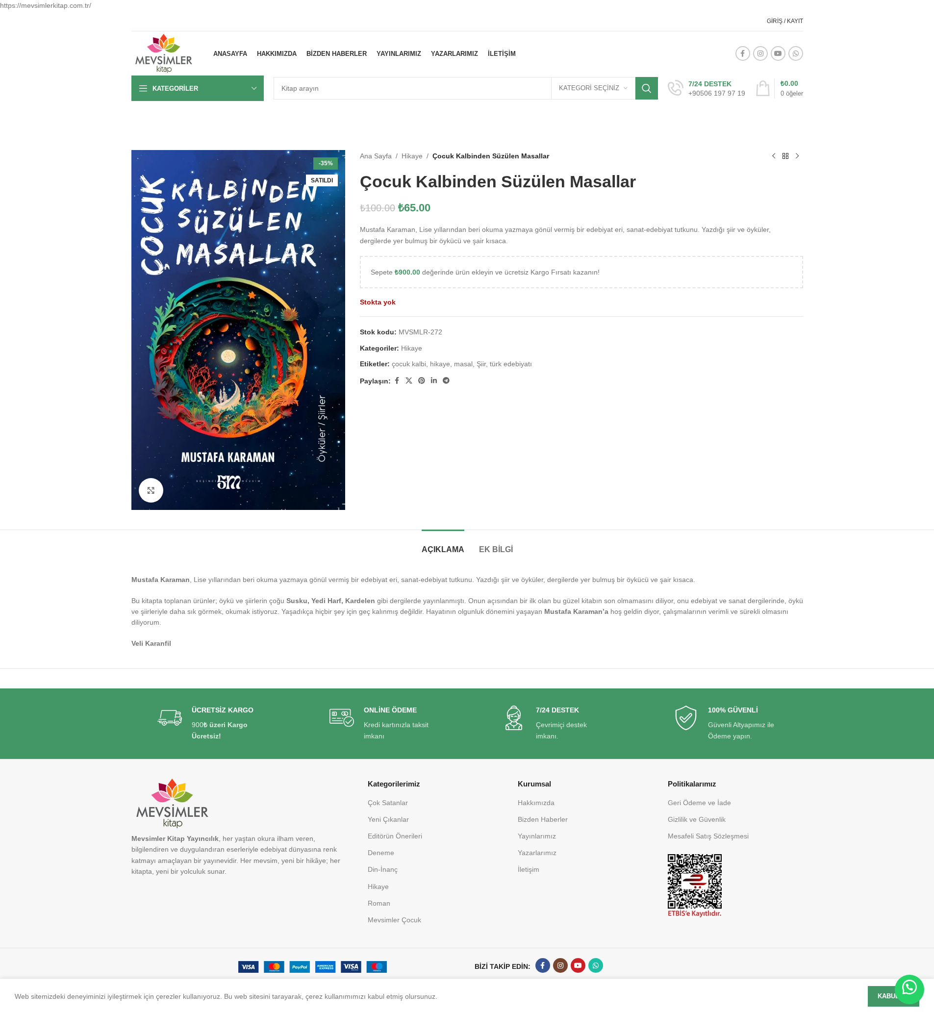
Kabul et (893, 996)
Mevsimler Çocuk (394, 920)
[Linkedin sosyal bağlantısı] (434, 380)
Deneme (381, 853)
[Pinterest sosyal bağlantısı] (421, 380)
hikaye (440, 364)
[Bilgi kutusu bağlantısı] (706, 88)
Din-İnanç (383, 869)
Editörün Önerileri (395, 836)
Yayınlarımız (537, 836)
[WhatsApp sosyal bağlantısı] (795, 53)
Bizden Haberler (543, 819)
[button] (909, 989)
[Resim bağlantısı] (695, 885)
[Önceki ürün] (774, 156)
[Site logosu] (163, 53)
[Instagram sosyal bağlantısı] (760, 53)
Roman (379, 903)
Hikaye (412, 156)
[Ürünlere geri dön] (785, 156)
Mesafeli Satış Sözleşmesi (708, 836)
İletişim (528, 869)
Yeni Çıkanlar (388, 819)
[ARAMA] (646, 88)
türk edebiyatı (511, 364)
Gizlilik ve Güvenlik (697, 819)
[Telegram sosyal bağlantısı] (446, 380)
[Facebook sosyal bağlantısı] (742, 53)
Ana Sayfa (376, 156)
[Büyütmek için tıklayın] (151, 490)
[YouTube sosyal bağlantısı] (778, 53)
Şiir (481, 364)
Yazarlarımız (537, 853)
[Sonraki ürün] (797, 156)
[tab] (443, 544)
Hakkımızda (536, 803)
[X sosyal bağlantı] (409, 380)
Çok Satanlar (388, 803)
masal (463, 364)
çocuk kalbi (409, 364)
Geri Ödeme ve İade (699, 803)
